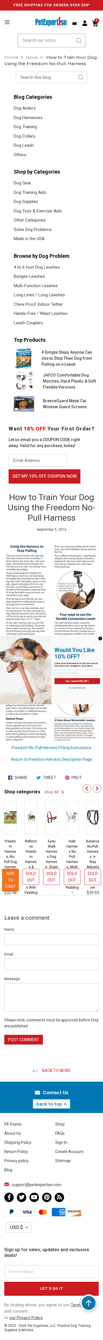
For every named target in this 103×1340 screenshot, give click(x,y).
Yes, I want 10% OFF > (77, 681)
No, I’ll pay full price (77, 688)
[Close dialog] (100, 638)
